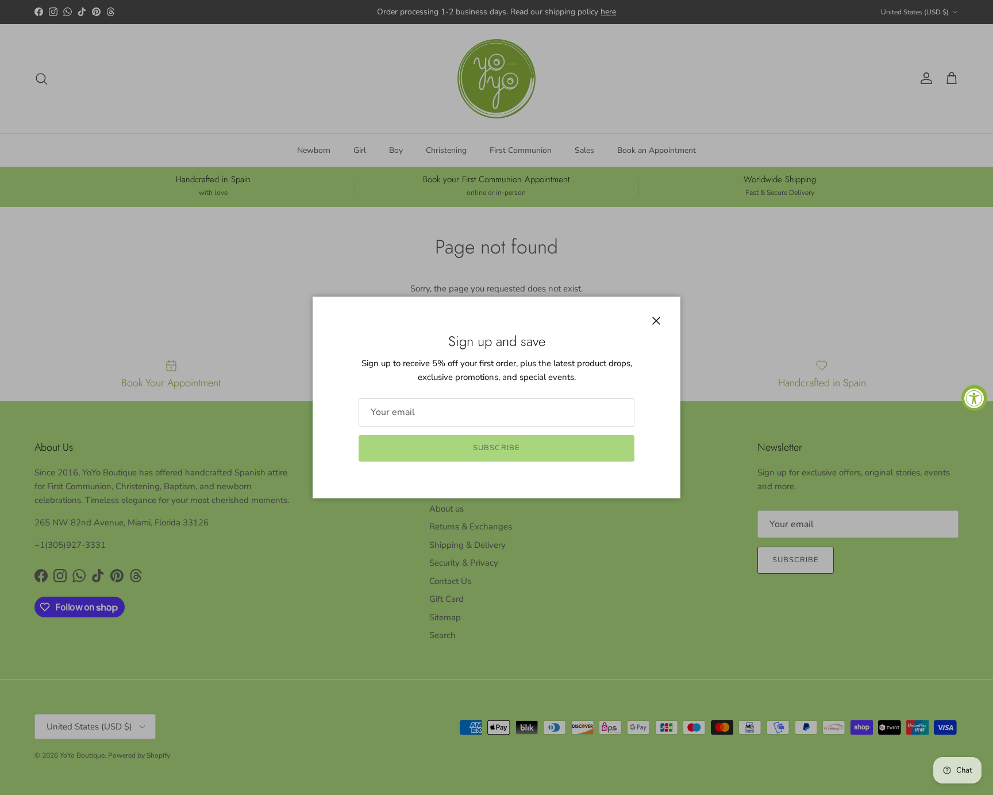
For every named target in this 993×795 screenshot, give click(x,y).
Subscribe (496, 448)
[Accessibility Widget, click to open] (974, 397)
